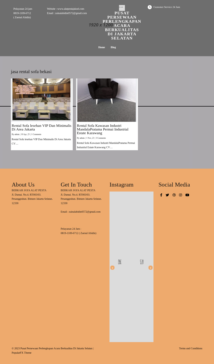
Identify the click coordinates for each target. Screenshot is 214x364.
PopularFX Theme (21, 352)
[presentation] (112, 268)
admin (17, 134)
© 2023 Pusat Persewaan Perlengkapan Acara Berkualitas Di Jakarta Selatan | (52, 348)
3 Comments (101, 138)
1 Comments (36, 134)
